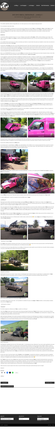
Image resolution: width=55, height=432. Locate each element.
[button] (14, 82)
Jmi (25, 18)
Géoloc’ (38, 5)
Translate (45, 420)
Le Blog (16, 5)
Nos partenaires (45, 5)
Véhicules (25, 16)
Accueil (15, 16)
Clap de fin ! (5, 382)
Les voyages (23, 5)
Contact (52, 5)
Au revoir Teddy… (49, 382)
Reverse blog (19, 16)
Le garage (31, 5)
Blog (22, 16)
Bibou (28, 16)
